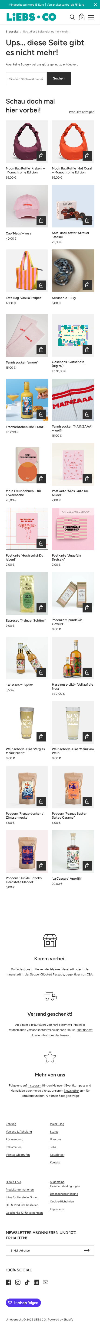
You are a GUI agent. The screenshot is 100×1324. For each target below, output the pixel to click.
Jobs (53, 1147)
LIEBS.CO (40, 1319)
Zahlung (11, 1124)
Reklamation (14, 1147)
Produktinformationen (20, 1189)
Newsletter (71, 1090)
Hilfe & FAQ (13, 1182)
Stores (54, 1131)
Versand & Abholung (19, 1131)
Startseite (12, 31)
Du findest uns (20, 969)
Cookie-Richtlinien (62, 1201)
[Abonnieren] (87, 1250)
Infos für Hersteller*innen (22, 1197)
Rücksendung (14, 1139)
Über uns (55, 1139)
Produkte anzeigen (81, 112)
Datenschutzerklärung (64, 1193)
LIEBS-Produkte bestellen (22, 1205)
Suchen (58, 78)
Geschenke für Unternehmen (24, 1212)
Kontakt (55, 1162)
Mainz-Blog (57, 1124)
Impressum (57, 1209)
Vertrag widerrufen (18, 1154)
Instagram (34, 1085)
